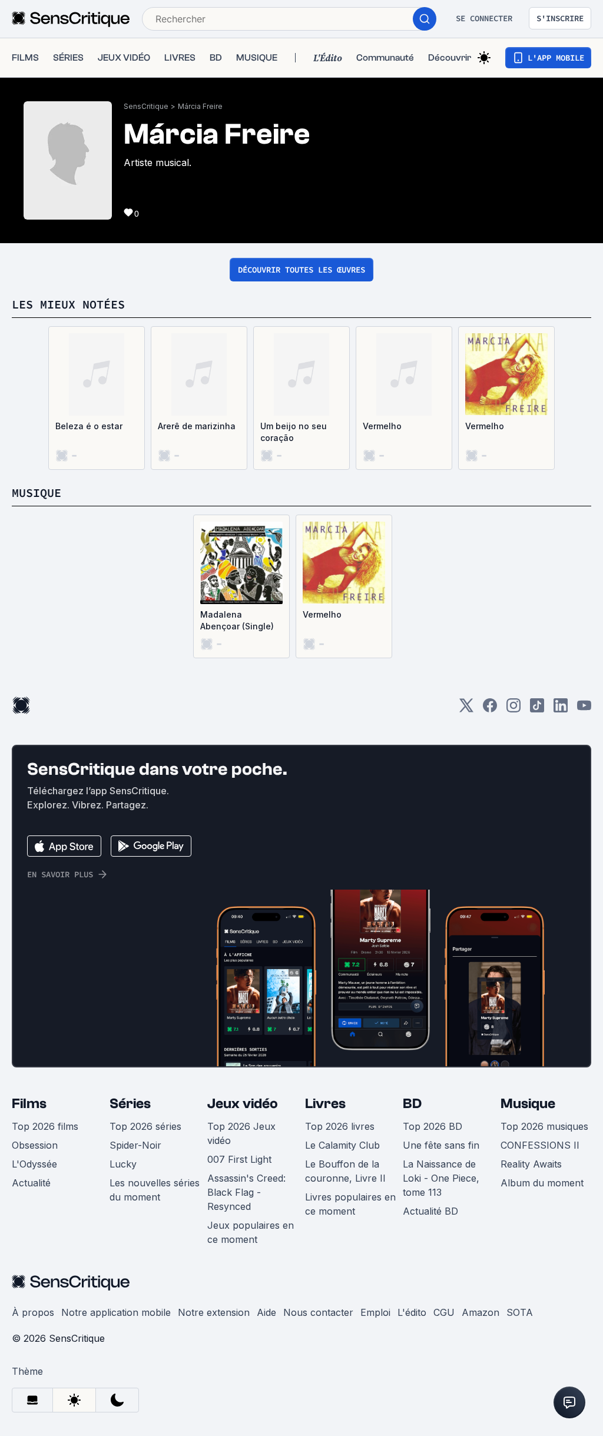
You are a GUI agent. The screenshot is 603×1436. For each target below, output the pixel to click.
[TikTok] (537, 709)
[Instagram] (513, 709)
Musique (528, 1104)
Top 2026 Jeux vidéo (241, 1133)
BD (412, 1104)
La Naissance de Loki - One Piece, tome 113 (441, 1178)
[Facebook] (490, 709)
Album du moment (542, 1183)
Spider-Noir (135, 1145)
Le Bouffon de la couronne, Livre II (345, 1171)
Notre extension (214, 1312)
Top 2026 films (45, 1126)
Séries (130, 1104)
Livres (325, 1104)
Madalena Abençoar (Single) (237, 620)
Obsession (35, 1145)
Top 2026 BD (432, 1126)
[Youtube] (584, 709)
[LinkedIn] (561, 709)
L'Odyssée (34, 1164)
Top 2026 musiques (544, 1126)
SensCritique (146, 106)
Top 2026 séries (145, 1126)
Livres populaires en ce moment (350, 1204)
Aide (266, 1312)
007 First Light (239, 1159)
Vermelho (382, 426)
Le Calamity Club (342, 1145)
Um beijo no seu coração (293, 432)
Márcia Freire (200, 106)
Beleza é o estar (88, 426)
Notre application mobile (116, 1312)
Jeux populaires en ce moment (250, 1232)
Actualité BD (430, 1211)
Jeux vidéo (242, 1104)
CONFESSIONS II (540, 1145)
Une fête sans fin (441, 1145)
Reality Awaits (531, 1164)
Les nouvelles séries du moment (155, 1190)
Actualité (31, 1183)
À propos (33, 1312)
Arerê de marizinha (197, 426)
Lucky (123, 1164)
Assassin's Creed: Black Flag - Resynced (246, 1192)
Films (29, 1104)
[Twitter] (466, 709)
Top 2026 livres (340, 1126)
